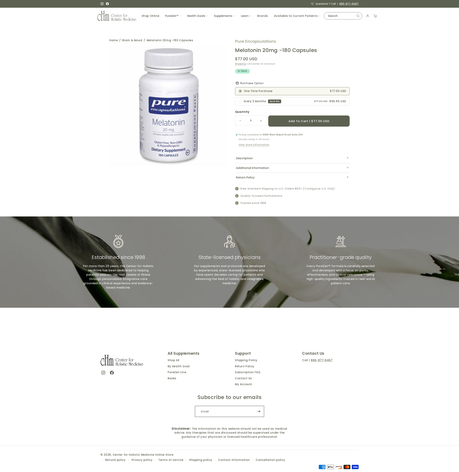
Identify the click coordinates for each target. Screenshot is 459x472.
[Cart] (375, 16)
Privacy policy (142, 460)
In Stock (242, 71)
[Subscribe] (259, 411)
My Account (243, 384)
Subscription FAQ (247, 372)
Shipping (240, 63)
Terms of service (170, 460)
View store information (254, 145)
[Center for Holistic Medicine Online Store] (117, 16)
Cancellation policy (270, 460)
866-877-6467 (349, 4)
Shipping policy (200, 460)
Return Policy (244, 366)
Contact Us (243, 378)
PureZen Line (177, 372)
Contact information (234, 460)
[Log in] (367, 16)
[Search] (357, 15)
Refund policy (115, 460)
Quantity (242, 112)
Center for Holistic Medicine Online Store (143, 455)
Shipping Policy (246, 360)
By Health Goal (179, 366)
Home (113, 40)
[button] (292, 158)
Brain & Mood (132, 40)
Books (172, 378)
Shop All (173, 360)
